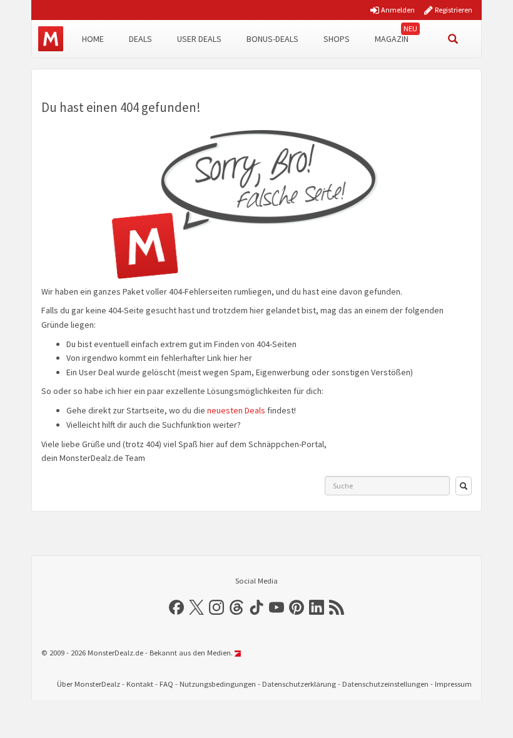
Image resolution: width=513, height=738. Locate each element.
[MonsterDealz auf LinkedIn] (317, 607)
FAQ (166, 684)
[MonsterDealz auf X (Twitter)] (196, 607)
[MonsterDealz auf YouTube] (277, 607)
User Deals (199, 38)
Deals (140, 38)
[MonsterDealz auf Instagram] (216, 607)
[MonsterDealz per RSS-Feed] (337, 607)
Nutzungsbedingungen (218, 684)
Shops (336, 38)
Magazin (392, 38)
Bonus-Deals (272, 38)
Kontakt (139, 684)
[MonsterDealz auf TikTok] (256, 607)
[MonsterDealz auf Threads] (236, 607)
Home (93, 38)
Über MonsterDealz (88, 684)
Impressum (453, 684)
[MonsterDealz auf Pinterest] (297, 607)
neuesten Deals (236, 410)
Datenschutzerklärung (299, 684)
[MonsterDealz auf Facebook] (176, 607)
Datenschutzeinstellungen (385, 684)
